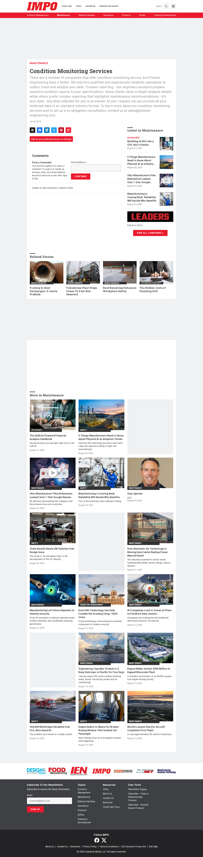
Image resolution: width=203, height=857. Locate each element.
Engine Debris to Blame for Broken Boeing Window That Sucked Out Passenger (98, 730)
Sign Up (35, 809)
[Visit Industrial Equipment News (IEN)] (78, 771)
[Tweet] (54, 130)
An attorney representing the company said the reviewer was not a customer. (51, 503)
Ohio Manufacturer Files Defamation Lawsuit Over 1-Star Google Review (141, 179)
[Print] (32, 130)
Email (29, 795)
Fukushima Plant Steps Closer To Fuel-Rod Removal (81, 291)
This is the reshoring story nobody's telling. (99, 501)
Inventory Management (91, 605)
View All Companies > (150, 233)
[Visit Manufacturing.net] (144, 771)
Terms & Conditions (109, 846)
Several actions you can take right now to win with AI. (52, 444)
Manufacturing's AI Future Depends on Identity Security (52, 612)
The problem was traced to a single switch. (51, 734)
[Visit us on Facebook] (96, 840)
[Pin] (61, 130)
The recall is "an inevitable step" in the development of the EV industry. (49, 557)
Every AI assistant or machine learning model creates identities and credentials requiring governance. (52, 620)
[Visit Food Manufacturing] (58, 771)
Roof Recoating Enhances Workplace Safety (119, 289)
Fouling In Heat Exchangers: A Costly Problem (43, 291)
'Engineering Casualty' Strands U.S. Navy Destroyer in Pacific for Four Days (101, 670)
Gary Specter (135, 493)
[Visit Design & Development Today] (36, 771)
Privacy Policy (90, 846)
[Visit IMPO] (101, 771)
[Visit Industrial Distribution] (123, 771)
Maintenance (39, 63)
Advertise (75, 846)
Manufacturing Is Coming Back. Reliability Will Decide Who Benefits (141, 197)
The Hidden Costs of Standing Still (152, 289)
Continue (81, 176)
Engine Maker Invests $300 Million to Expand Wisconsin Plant (148, 670)
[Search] (166, 6)
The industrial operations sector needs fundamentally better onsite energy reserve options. (149, 562)
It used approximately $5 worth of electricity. (149, 734)
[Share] (39, 130)
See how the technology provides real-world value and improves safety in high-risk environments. (100, 446)
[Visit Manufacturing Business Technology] (166, 771)
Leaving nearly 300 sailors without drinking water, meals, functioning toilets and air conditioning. (99, 679)
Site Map (153, 846)
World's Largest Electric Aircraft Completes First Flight (146, 728)
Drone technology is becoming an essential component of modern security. (100, 623)
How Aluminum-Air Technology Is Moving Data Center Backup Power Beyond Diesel (147, 552)
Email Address (79, 162)
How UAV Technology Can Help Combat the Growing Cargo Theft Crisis (98, 614)
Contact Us (62, 846)
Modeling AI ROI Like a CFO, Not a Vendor (140, 143)
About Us (49, 846)
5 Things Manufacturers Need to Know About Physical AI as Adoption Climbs (141, 160)
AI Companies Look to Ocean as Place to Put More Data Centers (149, 612)
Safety (83, 430)
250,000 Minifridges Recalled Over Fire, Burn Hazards (50, 728)
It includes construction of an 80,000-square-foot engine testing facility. (149, 678)
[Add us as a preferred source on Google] (68, 130)
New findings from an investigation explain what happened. (99, 739)
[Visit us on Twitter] (104, 840)
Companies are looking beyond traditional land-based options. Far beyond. (148, 619)
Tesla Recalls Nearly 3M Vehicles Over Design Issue (52, 550)
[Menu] (173, 6)
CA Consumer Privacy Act (133, 846)
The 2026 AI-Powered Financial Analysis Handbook (48, 437)
